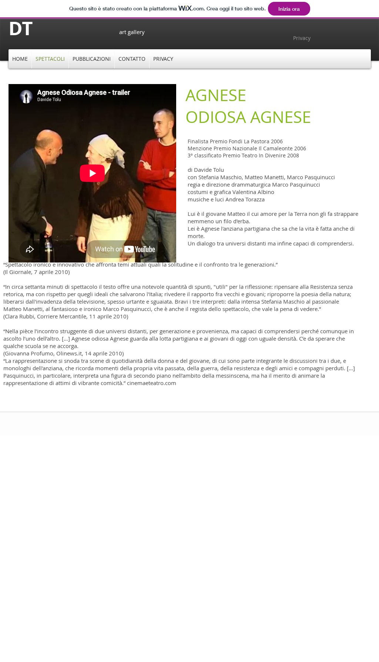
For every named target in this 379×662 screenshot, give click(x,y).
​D (15, 28)
